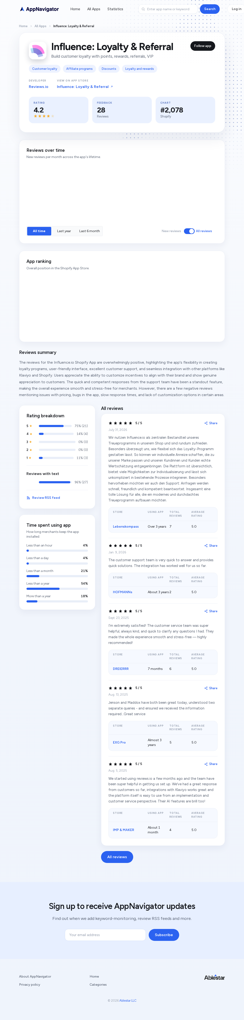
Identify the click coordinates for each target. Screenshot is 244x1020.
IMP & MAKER (123, 830)
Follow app (202, 46)
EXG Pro (119, 742)
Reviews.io (38, 86)
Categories (98, 985)
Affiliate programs (79, 69)
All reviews (204, 231)
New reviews (171, 231)
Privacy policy (29, 985)
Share (213, 423)
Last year (64, 231)
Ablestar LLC (128, 1000)
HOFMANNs (122, 592)
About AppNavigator (35, 976)
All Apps (93, 9)
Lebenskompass (126, 527)
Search (209, 9)
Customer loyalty (44, 69)
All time (39, 231)
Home (75, 9)
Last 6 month (89, 231)
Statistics (115, 9)
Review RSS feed (46, 498)
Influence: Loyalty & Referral (83, 86)
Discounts (109, 69)
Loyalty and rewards (139, 69)
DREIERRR (121, 669)
